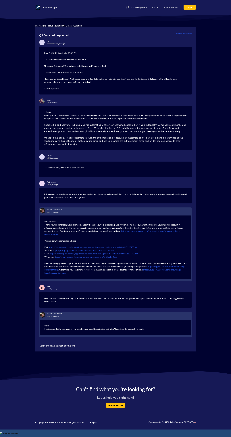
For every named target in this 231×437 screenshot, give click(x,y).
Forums (155, 7)
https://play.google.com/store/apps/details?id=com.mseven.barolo (83, 250)
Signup (51, 345)
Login (189, 7)
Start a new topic (184, 33)
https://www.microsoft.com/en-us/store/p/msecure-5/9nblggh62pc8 (85, 257)
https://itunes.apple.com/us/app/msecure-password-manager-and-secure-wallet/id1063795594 (93, 247)
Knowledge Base (139, 7)
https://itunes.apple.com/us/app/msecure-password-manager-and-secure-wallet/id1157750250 (94, 253)
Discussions (40, 25)
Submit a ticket (171, 7)
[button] (127, 7)
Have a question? (56, 25)
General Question (74, 25)
